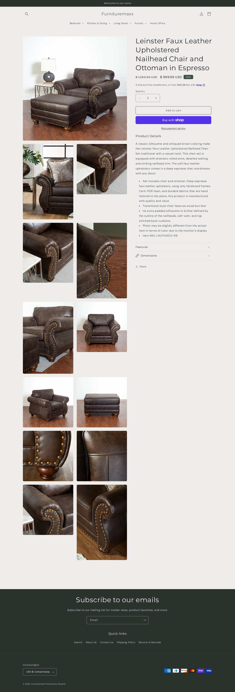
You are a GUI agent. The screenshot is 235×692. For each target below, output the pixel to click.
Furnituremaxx (38, 684)
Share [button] (143, 266)
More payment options (173, 128)
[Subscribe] (144, 620)
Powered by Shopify (56, 684)
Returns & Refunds (150, 642)
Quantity (140, 91)
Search (78, 642)
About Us (91, 642)
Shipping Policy (126, 642)
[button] (26, 14)
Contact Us (107, 642)
